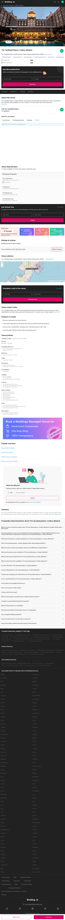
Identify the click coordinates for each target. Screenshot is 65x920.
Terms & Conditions (26, 877)
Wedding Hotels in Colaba (15, 652)
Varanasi (3, 826)
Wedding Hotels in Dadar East (27, 650)
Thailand (3, 727)
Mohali (2, 745)
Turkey (34, 731)
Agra (2, 808)
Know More (60, 207)
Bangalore (35, 780)
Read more (4, 104)
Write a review (56, 249)
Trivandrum (4, 741)
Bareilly (3, 702)
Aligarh (34, 692)
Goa (33, 794)
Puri (33, 801)
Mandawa (3, 685)
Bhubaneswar (36, 822)
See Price (32, 84)
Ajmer (2, 709)
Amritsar (34, 826)
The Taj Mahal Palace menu (34, 641)
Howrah (34, 843)
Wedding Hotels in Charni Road (10, 650)
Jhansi (34, 755)
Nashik (34, 829)
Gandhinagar (4, 865)
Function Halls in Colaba (44, 665)
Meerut (3, 836)
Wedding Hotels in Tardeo (47, 652)
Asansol (34, 734)
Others (34, 741)
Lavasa (2, 706)
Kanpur (34, 808)
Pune (33, 784)
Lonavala (34, 748)
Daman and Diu (36, 872)
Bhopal (2, 822)
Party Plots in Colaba (30, 665)
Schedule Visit (32, 299)
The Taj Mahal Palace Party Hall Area (23, 639)
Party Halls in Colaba (37, 663)
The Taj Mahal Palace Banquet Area (40, 637)
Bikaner (34, 745)
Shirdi (34, 762)
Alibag (2, 720)
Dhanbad (34, 702)
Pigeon (49, 281)
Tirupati (3, 699)
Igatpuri (34, 752)
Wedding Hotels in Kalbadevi (31, 652)
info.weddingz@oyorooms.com (33, 904)
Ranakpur (35, 727)
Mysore (34, 738)
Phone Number (20, 492)
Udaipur (34, 805)
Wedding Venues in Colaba (9, 663)
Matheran (35, 709)
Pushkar (3, 731)
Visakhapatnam (5, 829)
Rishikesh (3, 759)
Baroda (34, 815)
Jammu (34, 688)
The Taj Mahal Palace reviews (43, 639)
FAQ (15, 877)
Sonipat (3, 769)
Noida (34, 812)
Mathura (34, 681)
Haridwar (34, 759)
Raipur (2, 851)
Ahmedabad (35, 791)
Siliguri (34, 861)
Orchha (34, 706)
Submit (32, 220)
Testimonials (27, 881)
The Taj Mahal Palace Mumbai (40, 635)
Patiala (34, 724)
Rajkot (34, 851)
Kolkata (3, 780)
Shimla (2, 861)
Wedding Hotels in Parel (21, 654)
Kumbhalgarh (4, 734)
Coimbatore (35, 858)
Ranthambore (4, 762)
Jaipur (2, 787)
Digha (2, 688)
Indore (2, 791)
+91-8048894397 (5, 111)
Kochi (33, 840)
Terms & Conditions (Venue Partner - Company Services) (13, 893)
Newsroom (17, 881)
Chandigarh (4, 798)
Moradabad (4, 773)
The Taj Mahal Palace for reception (19, 637)
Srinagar (3, 716)
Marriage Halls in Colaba (24, 663)
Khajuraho (3, 766)
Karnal (2, 843)
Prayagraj (35, 847)
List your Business (6, 884)
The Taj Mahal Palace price (18, 641)
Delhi (2, 776)
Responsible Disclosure (15, 888)
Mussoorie (3, 755)
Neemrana (3, 752)
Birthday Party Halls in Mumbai (9, 461)
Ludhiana (3, 815)
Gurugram (3, 819)
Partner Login (5, 877)
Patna (2, 801)
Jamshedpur (35, 713)
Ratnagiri (34, 716)
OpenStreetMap (56, 281)
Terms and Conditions (35, 502)
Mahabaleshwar (36, 766)
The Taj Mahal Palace (7, 635)
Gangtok (3, 724)
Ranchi (2, 840)
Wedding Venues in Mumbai (9, 457)
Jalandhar (3, 854)
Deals (16, 884)
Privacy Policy (5, 881)
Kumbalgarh (35, 699)
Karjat (34, 720)
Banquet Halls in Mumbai (8, 448)
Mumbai (34, 773)
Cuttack (34, 865)
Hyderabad (35, 776)
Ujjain (2, 868)
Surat (2, 812)
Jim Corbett (4, 678)
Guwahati (3, 833)
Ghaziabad (3, 794)
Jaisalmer (35, 678)
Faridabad (35, 819)
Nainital (3, 713)
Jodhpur (34, 836)
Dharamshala (36, 695)
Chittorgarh (35, 674)
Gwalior (34, 854)
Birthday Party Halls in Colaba (15, 665)
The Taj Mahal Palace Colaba (22, 635)
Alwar (2, 692)
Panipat (3, 872)
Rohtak (2, 674)
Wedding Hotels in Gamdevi (36, 654)
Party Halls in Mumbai (7, 452)
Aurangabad (35, 868)
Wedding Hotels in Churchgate (45, 650)
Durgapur (3, 695)
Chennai (3, 784)
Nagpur (34, 798)
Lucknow (34, 787)
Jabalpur (3, 858)
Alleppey (3, 748)
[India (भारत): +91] (10, 493)
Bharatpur (3, 738)
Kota (2, 681)
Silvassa (34, 769)
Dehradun (3, 847)
